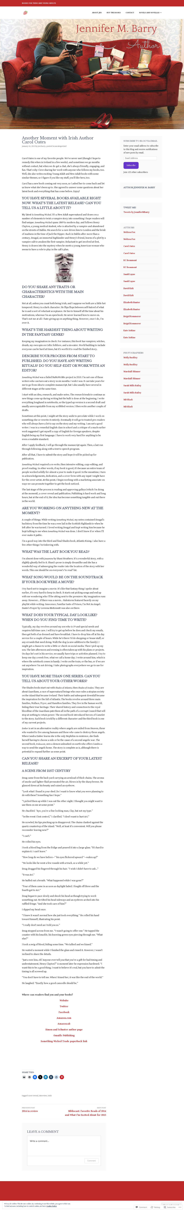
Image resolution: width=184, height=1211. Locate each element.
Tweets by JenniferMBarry (136, 212)
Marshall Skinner (132, 371)
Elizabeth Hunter (132, 302)
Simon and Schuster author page (64, 1029)
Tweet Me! (130, 207)
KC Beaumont (130, 260)
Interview (43, 1096)
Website (64, 1000)
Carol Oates (129, 246)
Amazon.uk (64, 1023)
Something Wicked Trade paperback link (64, 1041)
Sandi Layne (129, 274)
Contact (130, 13)
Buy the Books (114, 13)
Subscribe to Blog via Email (140, 141)
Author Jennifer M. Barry (139, 187)
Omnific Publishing (64, 1035)
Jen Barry (42, 146)
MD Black (128, 399)
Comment (91, 1160)
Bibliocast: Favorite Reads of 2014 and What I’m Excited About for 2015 (85, 1111)
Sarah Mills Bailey (132, 385)
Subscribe (131, 165)
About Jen (97, 13)
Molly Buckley (130, 357)
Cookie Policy (51, 1206)
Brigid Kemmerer (132, 316)
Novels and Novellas (149, 13)
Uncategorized (60, 146)
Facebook (64, 1012)
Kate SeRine (129, 330)
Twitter (64, 1006)
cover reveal (33, 1096)
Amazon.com (64, 1018)
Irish (50, 1096)
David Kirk (129, 288)
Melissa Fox (129, 232)
